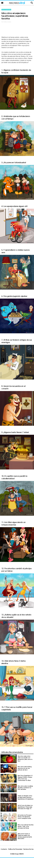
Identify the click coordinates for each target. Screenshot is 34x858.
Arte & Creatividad (6, 9)
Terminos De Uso (28, 849)
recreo (17, 3)
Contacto (4, 849)
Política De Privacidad (15, 849)
